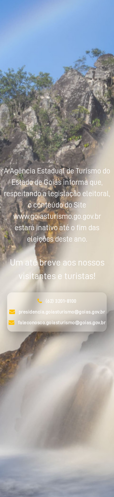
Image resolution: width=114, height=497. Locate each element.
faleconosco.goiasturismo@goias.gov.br (62, 322)
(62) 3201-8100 (61, 301)
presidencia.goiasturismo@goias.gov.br (62, 312)
